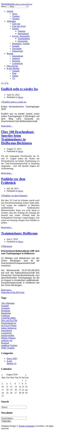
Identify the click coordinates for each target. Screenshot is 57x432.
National (21, 31)
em (2, 325)
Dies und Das (7, 320)
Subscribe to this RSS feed (12, 292)
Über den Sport (19, 26)
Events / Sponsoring (21, 36)
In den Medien (13, 68)
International (23, 33)
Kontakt (15, 46)
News (14, 14)
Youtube (16, 71)
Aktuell (10, 11)
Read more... (6, 126)
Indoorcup (11, 328)
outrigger (5, 340)
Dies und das (12, 66)
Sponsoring (23, 41)
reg (11, 340)
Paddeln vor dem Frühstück (13, 180)
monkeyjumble (7, 335)
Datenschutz (17, 51)
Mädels (4, 338)
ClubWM (5, 318)
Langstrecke (17, 63)
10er (3, 303)
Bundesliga (6, 313)
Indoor (4, 328)
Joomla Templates (26, 426)
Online (15, 76)
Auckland (5, 308)
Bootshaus (5, 310)
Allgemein (11, 21)
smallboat (5, 345)
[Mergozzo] (6, 246)
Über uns (16, 23)
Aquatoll (5, 305)
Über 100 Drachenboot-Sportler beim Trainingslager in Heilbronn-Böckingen (17, 137)
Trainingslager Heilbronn (19, 233)
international (6, 330)
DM (15, 320)
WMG (4, 348)
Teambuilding (24, 38)
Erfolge (15, 28)
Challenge (5, 315)
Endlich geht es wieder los (19, 89)
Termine (15, 19)
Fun (6, 325)
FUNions (12, 325)
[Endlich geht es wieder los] (13, 102)
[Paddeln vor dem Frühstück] (14, 195)
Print (14, 73)
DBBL (13, 318)
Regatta (10, 53)
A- (7, 83)
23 (26, 390)
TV (13, 78)
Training (16, 16)
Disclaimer (17, 48)
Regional (16, 61)
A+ (2, 83)
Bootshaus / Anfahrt (21, 43)
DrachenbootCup (8, 323)
